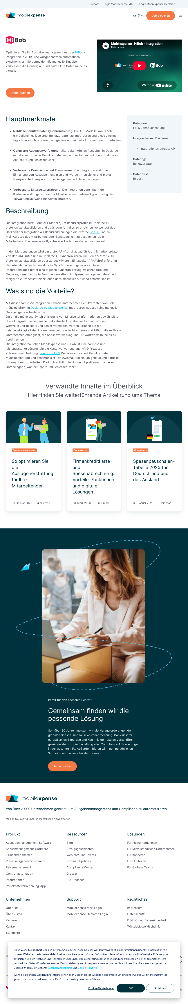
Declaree (169, 3)
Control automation (19, 873)
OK (131, 988)
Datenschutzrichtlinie (60, 967)
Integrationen (15, 880)
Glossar (72, 873)
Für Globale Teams (140, 867)
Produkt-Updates (79, 861)
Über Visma (14, 914)
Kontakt (11, 926)
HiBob (79, 52)
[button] (180, 16)
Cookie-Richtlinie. (88, 967)
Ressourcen (77, 834)
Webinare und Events (81, 855)
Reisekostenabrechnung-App (26, 886)
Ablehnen (160, 988)
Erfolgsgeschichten (80, 849)
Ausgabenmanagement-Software (29, 842)
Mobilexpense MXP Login (84, 908)
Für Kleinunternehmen (142, 842)
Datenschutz (136, 914)
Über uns (12, 908)
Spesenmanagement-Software (27, 849)
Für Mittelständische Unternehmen (151, 849)
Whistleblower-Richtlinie (143, 926)
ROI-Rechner (75, 880)
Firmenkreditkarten (19, 855)
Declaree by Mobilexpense (49, 307)
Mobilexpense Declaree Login (87, 914)
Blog (70, 842)
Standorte (13, 932)
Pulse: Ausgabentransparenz (25, 861)
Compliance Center (80, 867)
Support (94, 3)
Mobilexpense (119, 3)
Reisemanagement (18, 867)
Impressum (134, 908)
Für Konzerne (136, 855)
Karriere (11, 920)
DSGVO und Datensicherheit (146, 920)
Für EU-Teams (137, 861)
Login (107, 3)
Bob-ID (95, 232)
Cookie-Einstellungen (101, 988)
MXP (131, 3)
